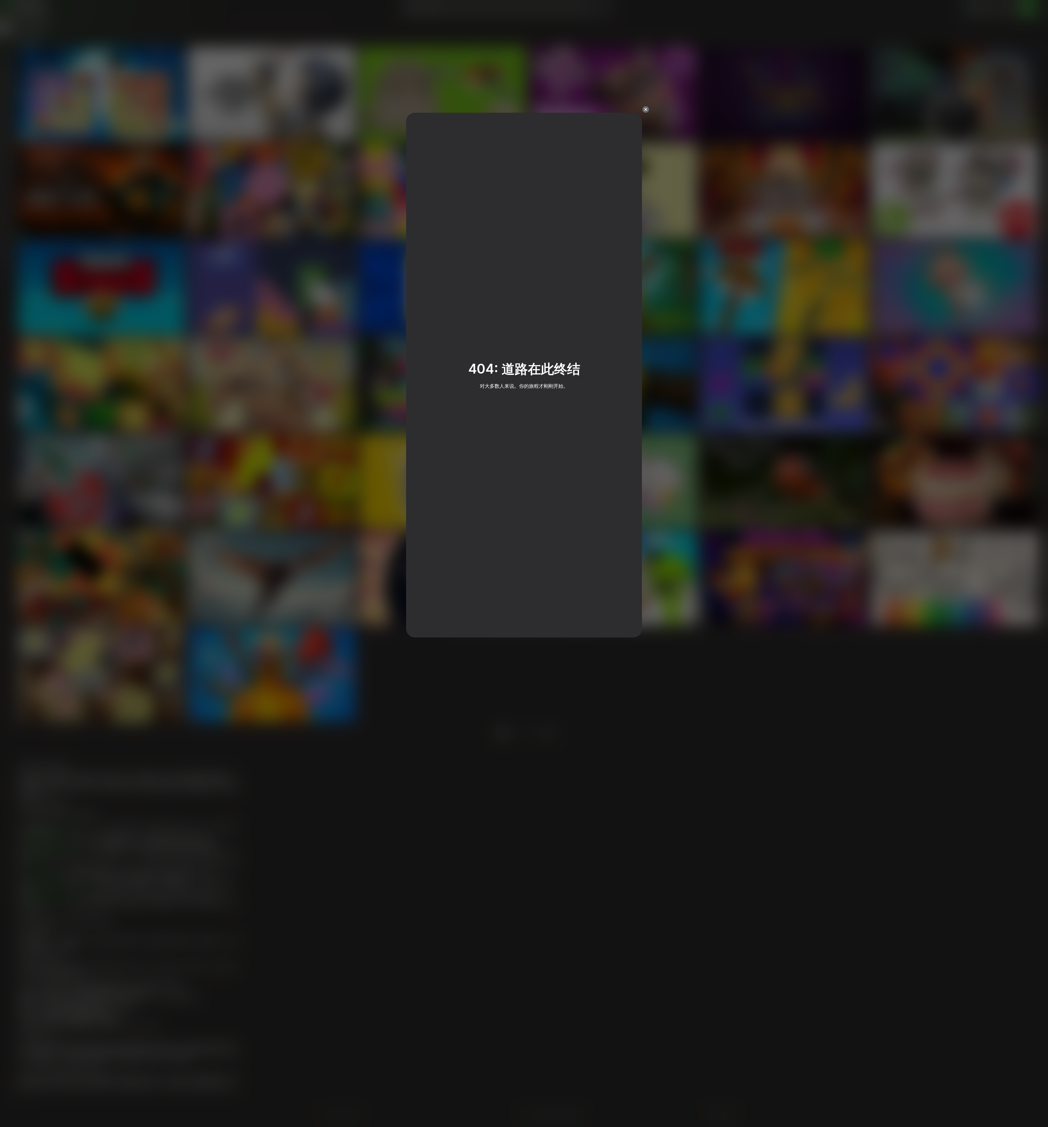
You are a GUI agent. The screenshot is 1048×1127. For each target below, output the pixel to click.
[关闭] (645, 109)
